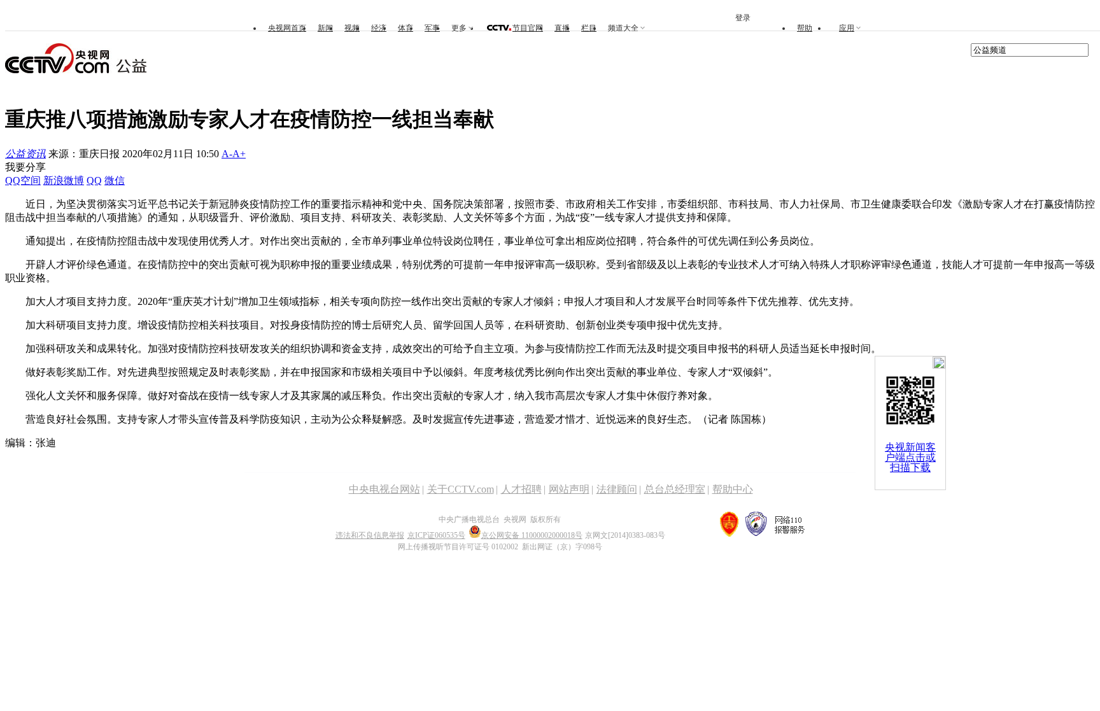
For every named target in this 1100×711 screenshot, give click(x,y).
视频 (352, 28)
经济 (378, 28)
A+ (239, 153)
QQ (94, 180)
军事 (432, 28)
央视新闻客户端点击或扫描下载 (910, 457)
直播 (562, 28)
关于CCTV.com (460, 489)
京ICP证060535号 (436, 535)
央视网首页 (287, 28)
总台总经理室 (674, 489)
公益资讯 (25, 153)
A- (227, 153)
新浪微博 (63, 180)
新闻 (325, 28)
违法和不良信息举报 (369, 535)
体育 (405, 28)
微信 (114, 180)
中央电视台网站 (384, 489)
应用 (846, 28)
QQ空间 (23, 180)
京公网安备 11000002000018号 (531, 535)
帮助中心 (732, 489)
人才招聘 (521, 489)
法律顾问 (616, 489)
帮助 (804, 28)
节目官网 (527, 28)
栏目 (588, 28)
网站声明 (569, 489)
